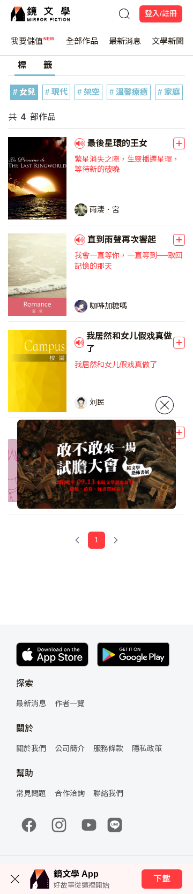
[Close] (164, 405)
